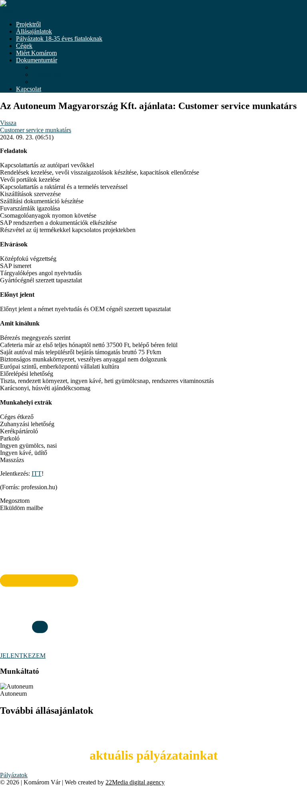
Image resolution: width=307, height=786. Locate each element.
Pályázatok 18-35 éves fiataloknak (59, 38)
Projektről (28, 24)
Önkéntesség (48, 74)
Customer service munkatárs (35, 130)
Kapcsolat (28, 88)
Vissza (8, 122)
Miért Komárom (36, 53)
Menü (7, 10)
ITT (37, 473)
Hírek (39, 81)
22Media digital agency (135, 782)
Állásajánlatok (34, 31)
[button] (153, 500)
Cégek (24, 45)
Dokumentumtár (36, 60)
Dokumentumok (52, 67)
